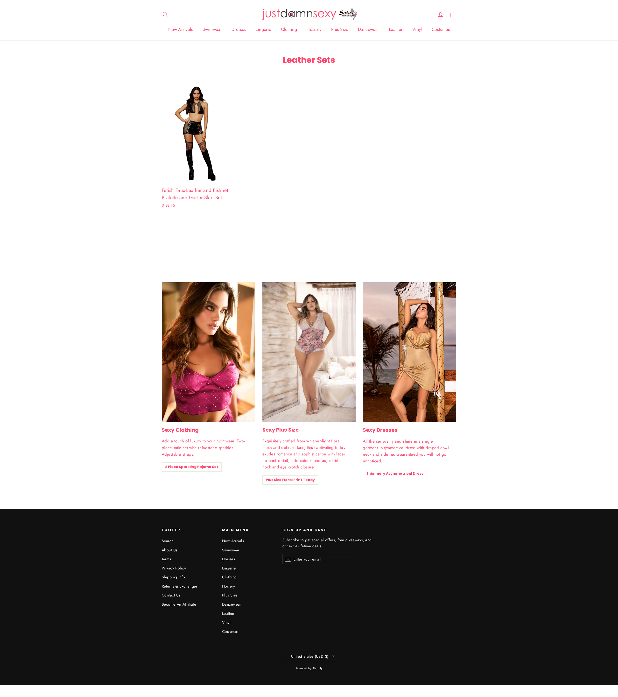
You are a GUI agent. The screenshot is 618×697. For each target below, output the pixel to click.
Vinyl (417, 29)
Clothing (289, 29)
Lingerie (263, 29)
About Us (169, 550)
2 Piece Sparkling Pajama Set (191, 466)
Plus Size (339, 29)
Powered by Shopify (309, 668)
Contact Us (171, 595)
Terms (166, 559)
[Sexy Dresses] (409, 352)
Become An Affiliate (179, 604)
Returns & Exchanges (179, 586)
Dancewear (368, 29)
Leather (396, 29)
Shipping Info (173, 577)
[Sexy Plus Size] (309, 352)
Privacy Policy (174, 568)
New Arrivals (180, 29)
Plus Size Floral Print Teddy (290, 479)
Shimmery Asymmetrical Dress (394, 473)
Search (168, 541)
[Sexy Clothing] (208, 352)
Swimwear (212, 29)
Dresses (239, 29)
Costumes (441, 29)
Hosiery (314, 29)
